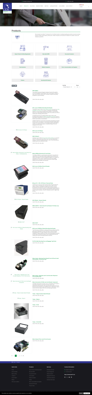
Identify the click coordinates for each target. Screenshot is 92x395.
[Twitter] (67, 377)
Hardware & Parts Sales (51, 379)
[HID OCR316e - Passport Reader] (21, 199)
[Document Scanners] (69, 44)
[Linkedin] (71, 377)
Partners (13, 379)
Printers (22, 80)
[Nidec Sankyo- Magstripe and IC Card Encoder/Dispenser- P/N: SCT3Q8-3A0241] (21, 274)
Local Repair (61, 6)
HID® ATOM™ (35, 222)
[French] (81, 4)
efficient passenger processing (49, 116)
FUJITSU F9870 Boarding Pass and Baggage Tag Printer (44, 241)
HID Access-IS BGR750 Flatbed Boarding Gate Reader (44, 228)
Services (46, 6)
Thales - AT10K (35, 304)
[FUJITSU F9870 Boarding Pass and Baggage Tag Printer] (21, 240)
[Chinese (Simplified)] (80, 4)
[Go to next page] (21, 356)
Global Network (53, 6)
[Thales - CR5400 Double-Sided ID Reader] (21, 292)
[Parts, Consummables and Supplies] (69, 57)
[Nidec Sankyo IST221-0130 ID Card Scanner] (21, 338)
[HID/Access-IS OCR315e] (21, 129)
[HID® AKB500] (21, 89)
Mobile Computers (46, 67)
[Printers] (22, 71)
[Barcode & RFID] (46, 44)
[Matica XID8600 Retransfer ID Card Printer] (21, 152)
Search (88, 1)
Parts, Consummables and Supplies (69, 67)
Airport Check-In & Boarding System (22, 54)
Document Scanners (69, 54)
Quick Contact (69, 6)
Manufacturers (39, 6)
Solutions (32, 6)
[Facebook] (64, 377)
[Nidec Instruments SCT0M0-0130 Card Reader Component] (21, 281)
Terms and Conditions (15, 381)
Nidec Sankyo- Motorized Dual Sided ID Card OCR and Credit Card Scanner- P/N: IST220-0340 (45, 259)
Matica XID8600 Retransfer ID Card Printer (41, 153)
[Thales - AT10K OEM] (21, 321)
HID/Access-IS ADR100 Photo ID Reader (41, 166)
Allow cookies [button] (86, 393)
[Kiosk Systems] (22, 57)
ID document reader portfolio (48, 137)
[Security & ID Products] (46, 71)
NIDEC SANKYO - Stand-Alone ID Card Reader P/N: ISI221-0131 (45, 205)
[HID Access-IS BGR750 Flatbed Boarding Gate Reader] (21, 227)
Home (13, 369)
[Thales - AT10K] (21, 303)
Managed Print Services (51, 375)
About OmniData (14, 371)
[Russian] (82, 4)
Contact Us (13, 375)
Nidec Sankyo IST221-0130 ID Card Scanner (41, 339)
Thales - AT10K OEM (36, 321)
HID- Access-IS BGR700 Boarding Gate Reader (42, 107)
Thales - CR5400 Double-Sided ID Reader (41, 293)
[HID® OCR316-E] (21, 135)
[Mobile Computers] (46, 57)
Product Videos (32, 385)
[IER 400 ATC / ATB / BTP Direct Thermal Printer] (21, 182)
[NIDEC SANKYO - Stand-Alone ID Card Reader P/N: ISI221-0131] (21, 204)
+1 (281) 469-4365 (70, 1)
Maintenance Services (50, 369)
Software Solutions (50, 373)
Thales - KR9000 (36, 299)
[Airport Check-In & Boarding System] (22, 44)
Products (26, 6)
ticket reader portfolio (47, 109)
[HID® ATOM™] (21, 222)
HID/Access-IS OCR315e (37, 130)
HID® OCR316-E (35, 136)
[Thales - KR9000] (21, 298)
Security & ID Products (46, 80)
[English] (79, 4)
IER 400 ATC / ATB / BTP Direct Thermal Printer (42, 183)
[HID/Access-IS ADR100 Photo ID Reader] (21, 165)
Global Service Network (51, 377)
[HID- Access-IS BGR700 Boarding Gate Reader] (21, 106)
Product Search (14, 377)
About (21, 6)
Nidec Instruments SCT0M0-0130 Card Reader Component (45, 282)
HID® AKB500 (35, 90)
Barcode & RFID (46, 54)
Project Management (50, 371)
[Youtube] (69, 377)
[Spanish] (83, 4)
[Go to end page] (23, 356)
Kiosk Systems (22, 67)
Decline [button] (81, 393)
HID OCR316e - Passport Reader (39, 200)
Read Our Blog (14, 373)
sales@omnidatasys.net (27, 1)
